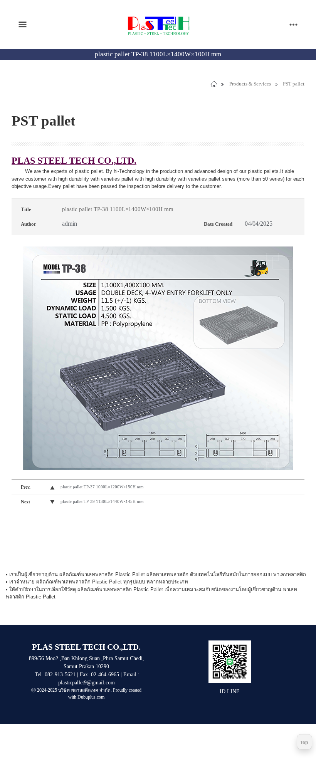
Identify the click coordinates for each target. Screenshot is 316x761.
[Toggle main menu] (22, 24)
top (304, 742)
